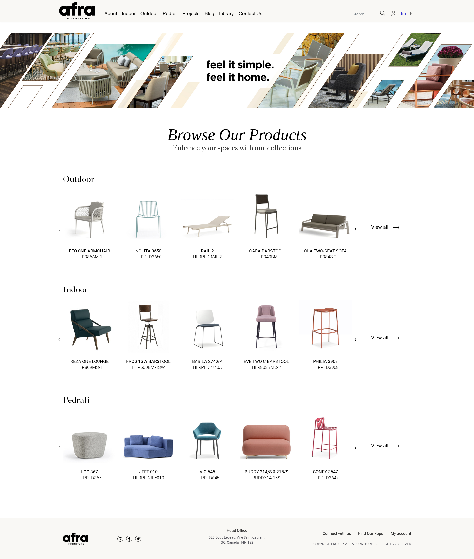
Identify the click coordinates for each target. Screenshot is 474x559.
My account (401, 533)
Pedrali (170, 14)
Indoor (129, 14)
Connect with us (337, 533)
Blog (209, 14)
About (110, 14)
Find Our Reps (370, 533)
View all (380, 227)
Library (226, 14)
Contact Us (250, 14)
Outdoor (149, 14)
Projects (191, 14)
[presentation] (59, 229)
